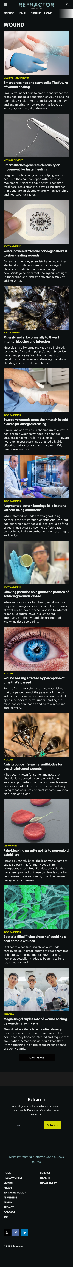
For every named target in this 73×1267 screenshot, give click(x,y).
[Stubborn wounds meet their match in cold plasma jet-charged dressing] (36, 390)
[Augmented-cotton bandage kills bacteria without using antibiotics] (36, 476)
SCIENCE (9, 13)
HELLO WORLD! (13, 1177)
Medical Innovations (16, 78)
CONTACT (9, 1212)
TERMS (8, 1202)
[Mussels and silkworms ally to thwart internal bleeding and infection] (36, 308)
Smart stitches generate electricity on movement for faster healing (32, 167)
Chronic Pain (11, 846)
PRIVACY (9, 1207)
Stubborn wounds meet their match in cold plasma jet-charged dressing (36, 422)
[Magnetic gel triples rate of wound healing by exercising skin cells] (36, 989)
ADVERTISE (10, 1197)
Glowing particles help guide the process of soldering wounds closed (36, 594)
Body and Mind (12, 246)
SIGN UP (36, 13)
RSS (6, 1217)
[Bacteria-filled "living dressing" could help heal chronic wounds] (36, 907)
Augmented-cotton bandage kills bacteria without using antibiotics (35, 508)
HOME (48, 13)
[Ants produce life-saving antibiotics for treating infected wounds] (36, 735)
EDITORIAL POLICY (15, 1192)
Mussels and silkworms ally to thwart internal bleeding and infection (31, 339)
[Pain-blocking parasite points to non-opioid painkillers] (36, 821)
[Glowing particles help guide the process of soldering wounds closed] (36, 562)
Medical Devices (13, 160)
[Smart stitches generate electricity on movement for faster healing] (36, 135)
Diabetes (9, 1014)
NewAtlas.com (48, 1182)
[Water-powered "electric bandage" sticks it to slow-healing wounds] (36, 222)
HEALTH (22, 13)
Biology (8, 673)
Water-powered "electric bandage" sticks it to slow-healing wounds (35, 253)
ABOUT (8, 1187)
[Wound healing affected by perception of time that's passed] (36, 649)
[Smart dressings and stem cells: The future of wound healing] (36, 53)
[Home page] (36, 6)
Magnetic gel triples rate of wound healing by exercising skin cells (35, 1021)
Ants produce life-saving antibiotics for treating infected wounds (33, 766)
